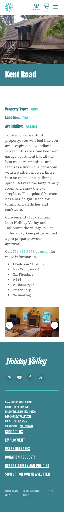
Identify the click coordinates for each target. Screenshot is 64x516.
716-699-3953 (23, 251)
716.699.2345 (20, 421)
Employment (15, 440)
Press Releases (17, 448)
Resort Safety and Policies (27, 465)
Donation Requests (20, 457)
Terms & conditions (31, 491)
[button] (9, 325)
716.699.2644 (26, 426)
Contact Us (14, 431)
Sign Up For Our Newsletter (27, 474)
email (45, 251)
